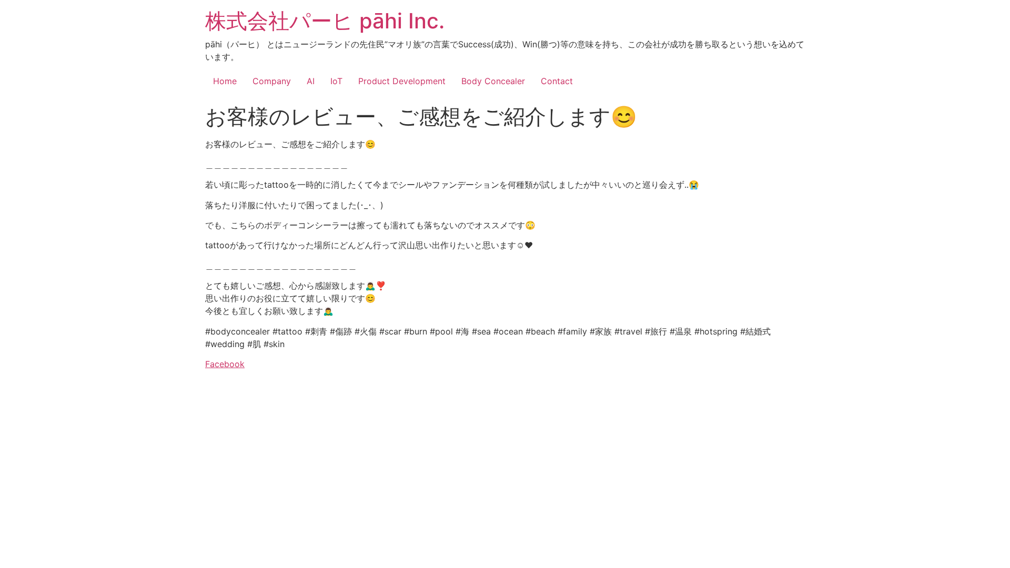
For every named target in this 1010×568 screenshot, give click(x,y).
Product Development (402, 81)
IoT (336, 81)
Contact (557, 81)
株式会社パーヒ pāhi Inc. (325, 21)
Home (225, 81)
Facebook (225, 364)
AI (311, 81)
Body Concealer (493, 81)
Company (271, 81)
